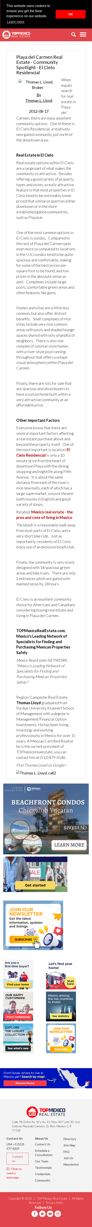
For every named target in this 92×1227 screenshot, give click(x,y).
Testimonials (43, 1167)
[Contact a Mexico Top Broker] (36, 772)
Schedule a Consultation (43, 1153)
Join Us (68, 1158)
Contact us (17, 1159)
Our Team (41, 1161)
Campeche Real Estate (48, 697)
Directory (70, 1139)
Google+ (60, 765)
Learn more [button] (15, 22)
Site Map (69, 1145)
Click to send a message (14, 1173)
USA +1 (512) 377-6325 (15, 1146)
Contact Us (42, 1144)
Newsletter (71, 1164)
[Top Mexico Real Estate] (16, 35)
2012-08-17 (38, 103)
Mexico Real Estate (31, 660)
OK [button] (70, 14)
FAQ (67, 1151)
